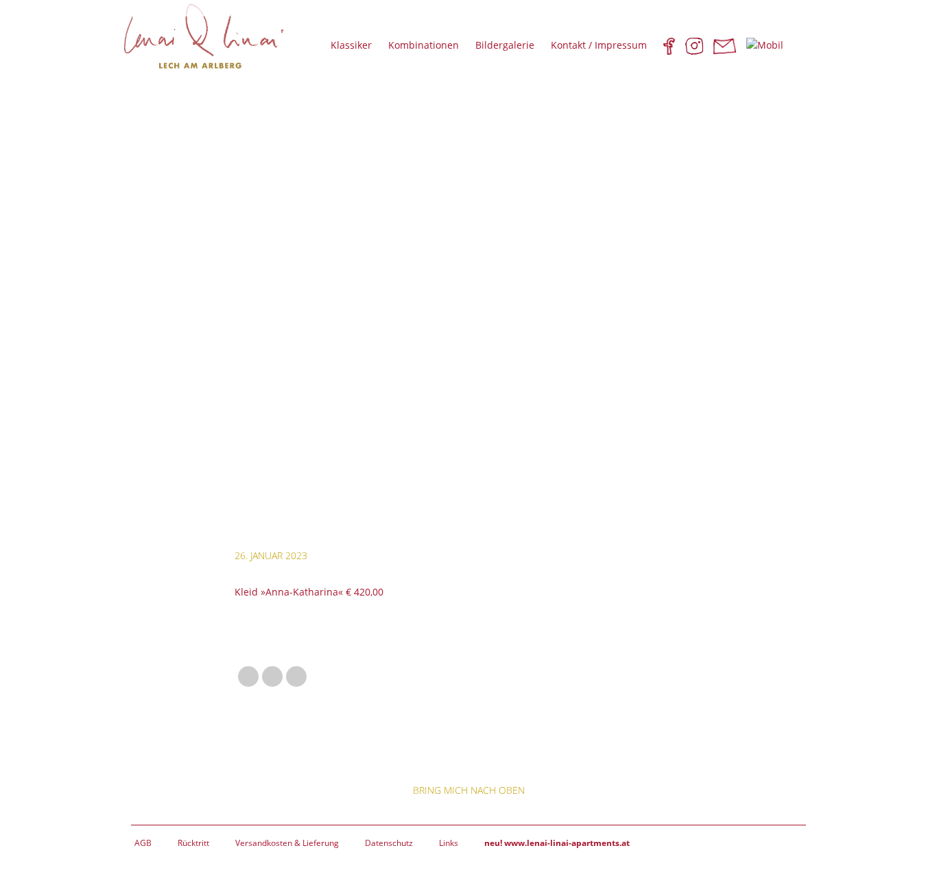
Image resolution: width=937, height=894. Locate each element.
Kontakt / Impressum (599, 44)
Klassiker (351, 44)
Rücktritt (193, 843)
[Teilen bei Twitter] (296, 676)
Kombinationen (423, 44)
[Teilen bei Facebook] (248, 676)
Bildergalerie (504, 44)
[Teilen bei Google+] (272, 676)
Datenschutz (389, 843)
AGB (143, 843)
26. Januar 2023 (271, 555)
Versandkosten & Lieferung (287, 843)
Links (448, 843)
